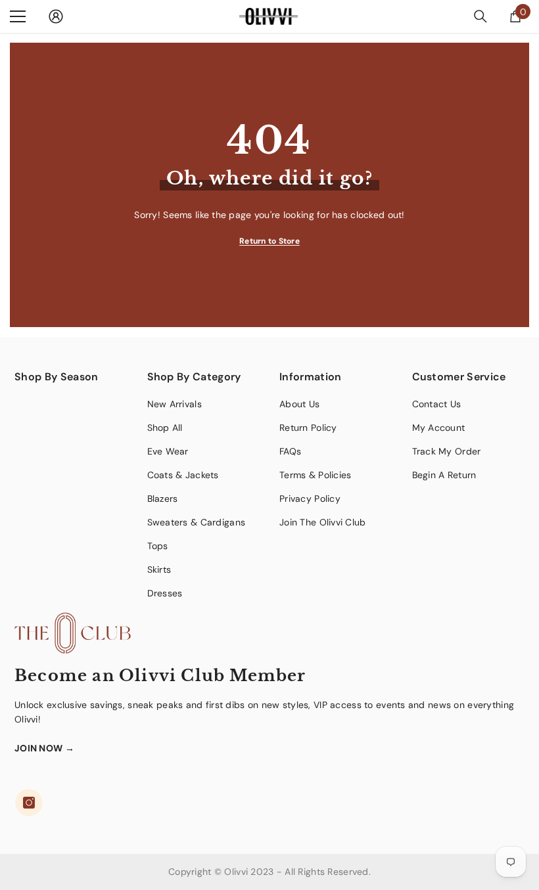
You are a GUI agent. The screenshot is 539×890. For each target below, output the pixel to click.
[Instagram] (28, 802)
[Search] (480, 16)
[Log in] (55, 16)
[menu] (18, 16)
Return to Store (269, 241)
